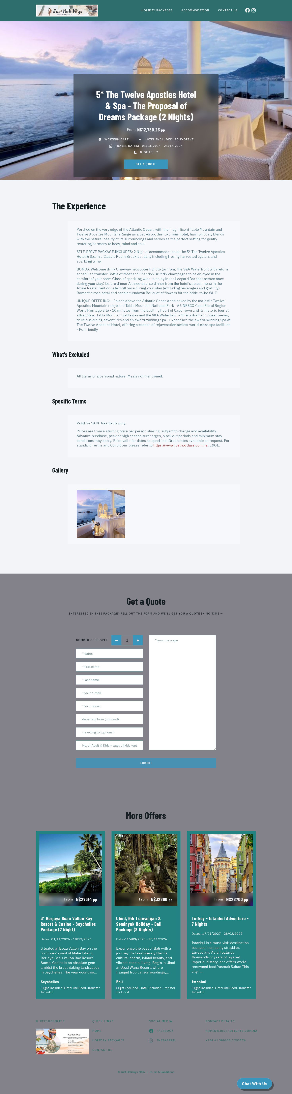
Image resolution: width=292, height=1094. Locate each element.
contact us (102, 1050)
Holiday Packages (157, 10)
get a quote (146, 164)
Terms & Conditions (161, 1072)
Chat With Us (254, 1083)
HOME (97, 1031)
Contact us (228, 10)
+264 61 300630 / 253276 (226, 1040)
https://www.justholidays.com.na (180, 445)
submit (146, 763)
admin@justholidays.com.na (231, 1031)
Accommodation (195, 10)
